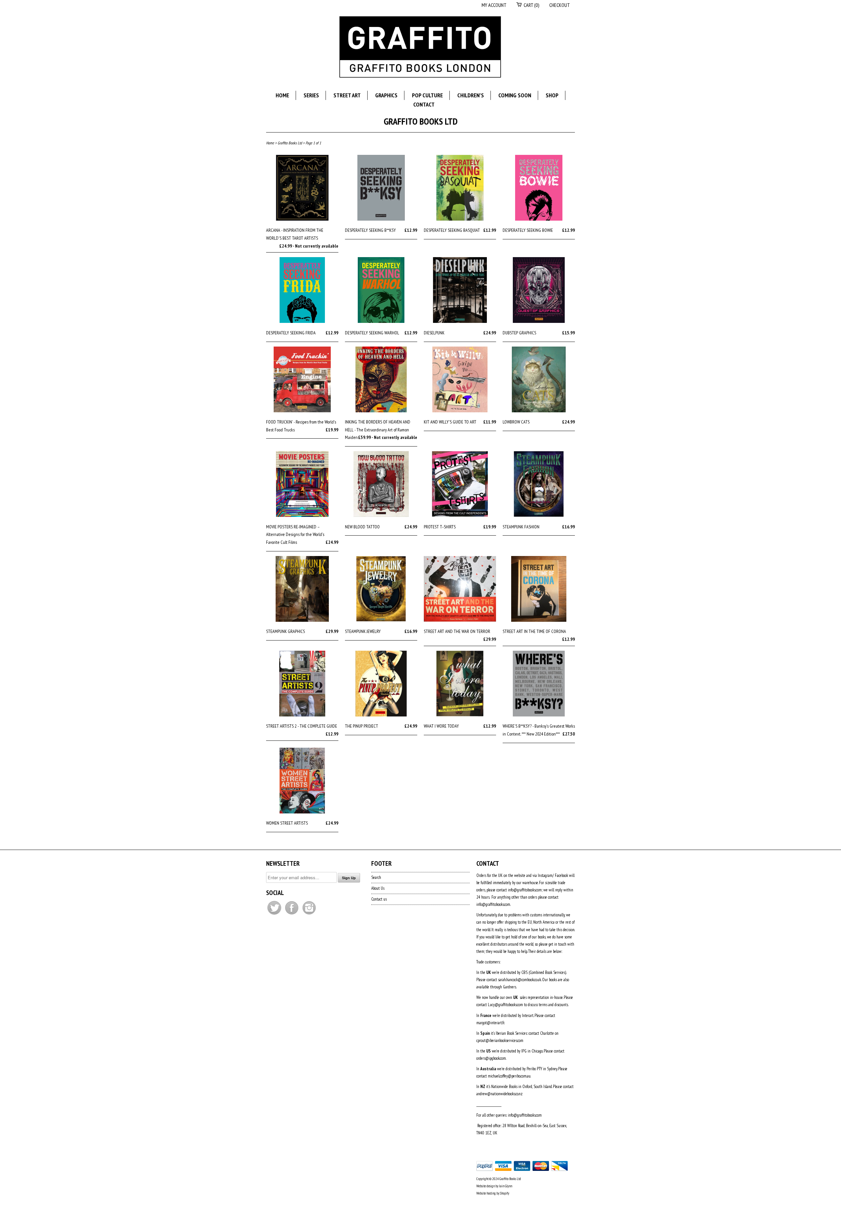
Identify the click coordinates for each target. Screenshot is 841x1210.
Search (376, 877)
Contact (424, 104)
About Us (377, 888)
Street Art (347, 95)
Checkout (559, 5)
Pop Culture (427, 95)
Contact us (379, 899)
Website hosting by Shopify (492, 1193)
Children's (470, 95)
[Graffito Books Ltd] (420, 48)
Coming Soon (514, 95)
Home (282, 95)
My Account (494, 5)
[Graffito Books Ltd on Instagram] (309, 914)
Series (311, 95)
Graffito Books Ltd (421, 121)
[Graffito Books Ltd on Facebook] (292, 914)
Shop (552, 95)
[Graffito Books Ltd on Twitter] (275, 914)
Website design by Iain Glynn (494, 1186)
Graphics (386, 95)
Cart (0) (531, 5)
